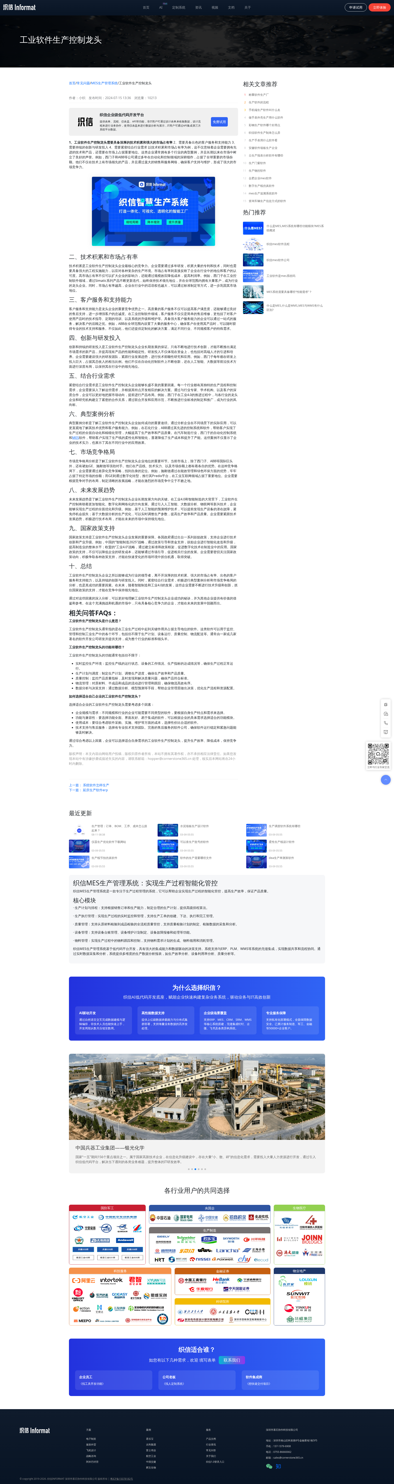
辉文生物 (151, 1467)
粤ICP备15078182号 (121, 1479)
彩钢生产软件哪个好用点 (262, 125)
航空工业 (151, 1456)
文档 (231, 7)
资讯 (198, 7)
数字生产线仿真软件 (259, 186)
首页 (146, 7)
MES (75, 437)
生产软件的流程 (256, 102)
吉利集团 (151, 1444)
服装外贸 (91, 1444)
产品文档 (211, 1439)
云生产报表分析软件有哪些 (263, 155)
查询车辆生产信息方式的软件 (264, 201)
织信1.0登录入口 (215, 1461)
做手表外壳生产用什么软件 (263, 117)
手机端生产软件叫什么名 (262, 110)
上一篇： (89, 785)
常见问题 (83, 83)
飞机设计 (91, 1450)
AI (163, 6)
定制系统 (178, 7)
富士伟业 (151, 1450)
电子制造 (91, 1439)
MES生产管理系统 (104, 83)
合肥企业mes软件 (257, 178)
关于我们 (211, 1456)
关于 (247, 7)
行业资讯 (211, 1444)
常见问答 (211, 1450)
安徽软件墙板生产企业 (260, 148)
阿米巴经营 (92, 1461)
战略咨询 (91, 1456)
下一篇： (88, 790)
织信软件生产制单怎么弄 (262, 133)
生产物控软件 (254, 170)
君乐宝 (149, 1439)
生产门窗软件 (254, 163)
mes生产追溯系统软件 (260, 193)
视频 (215, 7)
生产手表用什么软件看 (260, 140)
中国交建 (151, 1461)
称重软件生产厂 (256, 95)
